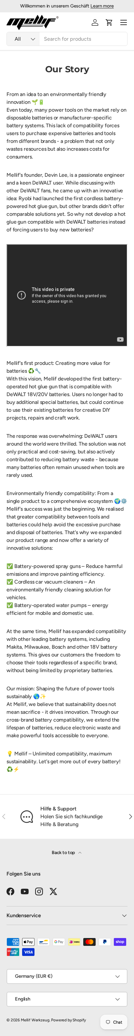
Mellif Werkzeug (35, 1020)
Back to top (64, 852)
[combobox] (67, 39)
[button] (109, 22)
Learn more (102, 6)
